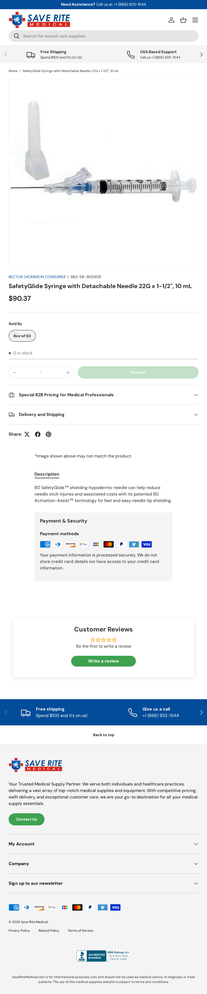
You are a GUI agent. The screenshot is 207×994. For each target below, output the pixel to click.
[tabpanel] (103, 494)
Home (13, 71)
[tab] (46, 474)
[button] (183, 20)
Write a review (103, 661)
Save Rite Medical (34, 922)
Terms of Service (80, 930)
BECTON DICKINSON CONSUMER (37, 276)
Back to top (103, 734)
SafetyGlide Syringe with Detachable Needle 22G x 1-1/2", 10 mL (71, 71)
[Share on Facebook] (37, 434)
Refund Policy (49, 930)
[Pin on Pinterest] (48, 434)
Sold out (138, 372)
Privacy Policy (19, 930)
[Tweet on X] (27, 434)
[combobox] (103, 36)
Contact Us (26, 819)
